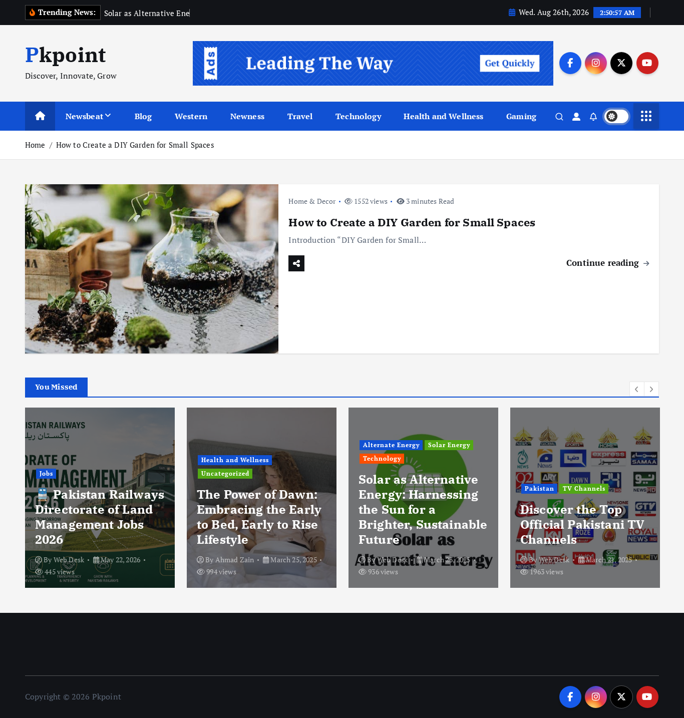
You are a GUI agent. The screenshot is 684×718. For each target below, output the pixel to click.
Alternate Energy (391, 445)
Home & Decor (311, 201)
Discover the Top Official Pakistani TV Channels (582, 524)
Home (35, 145)
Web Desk (69, 559)
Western (191, 116)
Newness (247, 116)
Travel (300, 116)
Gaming (521, 116)
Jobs (46, 473)
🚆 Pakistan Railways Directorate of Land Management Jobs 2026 (99, 516)
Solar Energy (449, 445)
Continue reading (604, 262)
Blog (143, 116)
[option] (100, 498)
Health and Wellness (443, 116)
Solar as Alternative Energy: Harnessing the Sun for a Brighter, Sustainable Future (423, 509)
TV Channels (584, 488)
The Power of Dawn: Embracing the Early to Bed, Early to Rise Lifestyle (259, 516)
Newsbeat (84, 116)
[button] (636, 389)
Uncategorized (225, 473)
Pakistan (539, 488)
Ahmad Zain (234, 559)
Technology (358, 116)
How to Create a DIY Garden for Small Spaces (135, 145)
